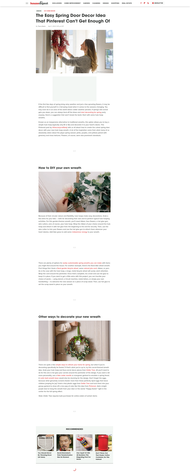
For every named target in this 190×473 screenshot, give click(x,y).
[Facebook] (141, 3)
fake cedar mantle (64, 375)
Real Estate (127, 3)
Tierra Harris (42, 26)
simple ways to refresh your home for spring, (73, 364)
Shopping (115, 3)
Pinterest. (92, 386)
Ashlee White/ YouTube (103, 210)
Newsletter (158, 3)
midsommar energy (79, 232)
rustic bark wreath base (49, 378)
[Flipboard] (144, 3)
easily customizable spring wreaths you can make (82, 263)
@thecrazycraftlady (59, 127)
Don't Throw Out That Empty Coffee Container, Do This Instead (103, 456)
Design (106, 3)
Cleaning (96, 3)
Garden (86, 3)
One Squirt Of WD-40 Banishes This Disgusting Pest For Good (83, 456)
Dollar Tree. (90, 370)
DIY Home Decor (49, 11)
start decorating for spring (91, 112)
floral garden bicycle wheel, (68, 268)
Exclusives (57, 3)
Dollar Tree (85, 383)
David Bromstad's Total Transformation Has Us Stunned (64, 455)
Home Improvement (72, 3)
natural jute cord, (90, 268)
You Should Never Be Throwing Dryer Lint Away (45, 455)
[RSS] (148, 3)
